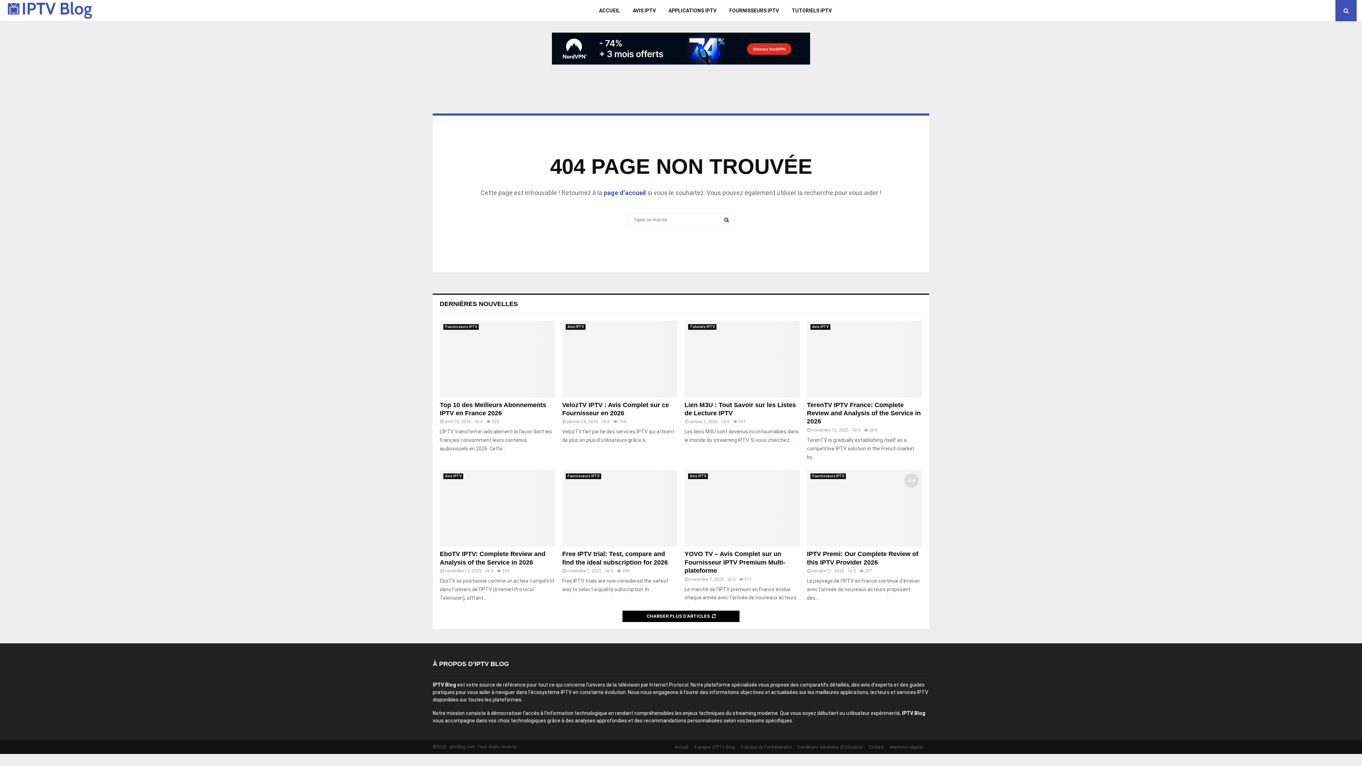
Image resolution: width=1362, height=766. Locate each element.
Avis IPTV (644, 10)
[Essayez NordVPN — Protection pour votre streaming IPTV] (681, 49)
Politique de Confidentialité (766, 747)
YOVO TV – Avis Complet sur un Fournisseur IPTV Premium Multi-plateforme (735, 562)
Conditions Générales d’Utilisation (830, 747)
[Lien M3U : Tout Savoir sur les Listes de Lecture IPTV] (742, 359)
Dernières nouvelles (479, 303)
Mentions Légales (907, 747)
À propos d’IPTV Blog (714, 747)
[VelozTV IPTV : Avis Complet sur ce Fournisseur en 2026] (619, 359)
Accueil (609, 10)
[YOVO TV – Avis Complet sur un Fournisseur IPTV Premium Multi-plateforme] (742, 508)
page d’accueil (625, 192)
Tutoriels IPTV (812, 10)
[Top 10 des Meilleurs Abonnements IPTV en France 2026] (497, 359)
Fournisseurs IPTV (754, 10)
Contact (876, 747)
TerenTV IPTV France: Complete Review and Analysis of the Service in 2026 (864, 413)
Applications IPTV (692, 10)
